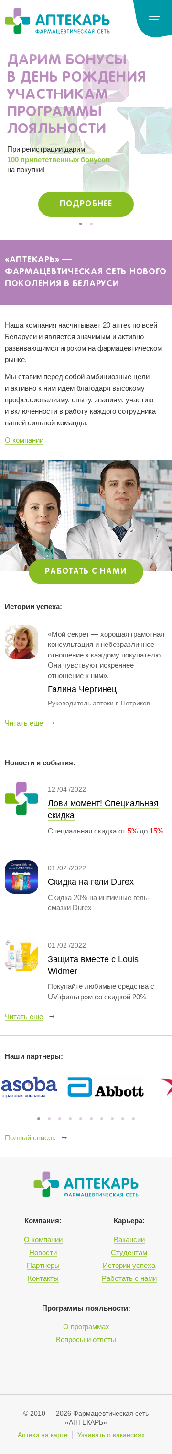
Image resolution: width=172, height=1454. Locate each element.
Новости (43, 1252)
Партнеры (43, 1265)
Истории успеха (129, 1265)
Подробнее (86, 204)
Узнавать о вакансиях (111, 1435)
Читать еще (24, 723)
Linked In (53, 1370)
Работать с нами (86, 571)
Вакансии (129, 1239)
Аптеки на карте (43, 1435)
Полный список (30, 1138)
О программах (86, 1327)
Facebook (116, 1370)
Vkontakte (95, 1370)
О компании (24, 440)
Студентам (129, 1252)
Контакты (43, 1278)
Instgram (74, 1370)
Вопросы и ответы (86, 1340)
